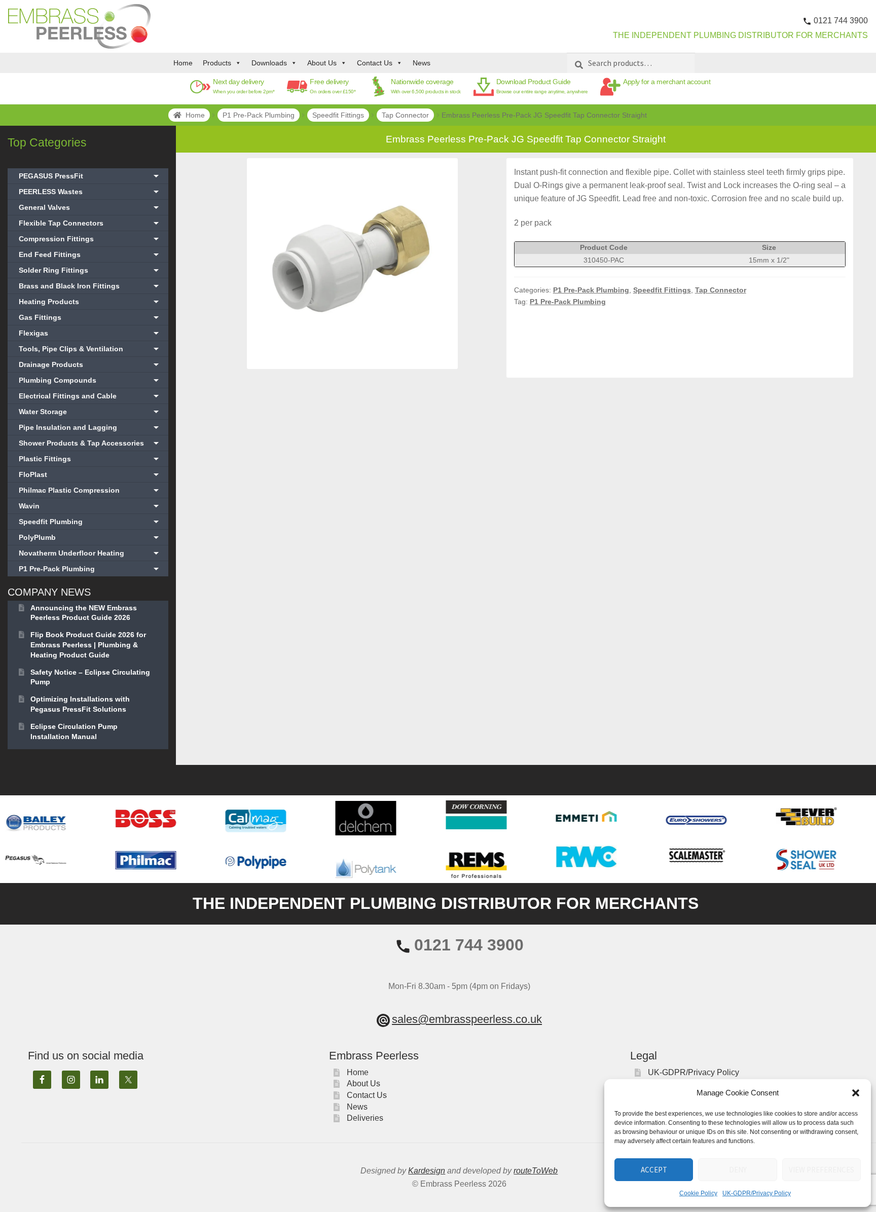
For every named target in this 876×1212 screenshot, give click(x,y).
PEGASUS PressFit (90, 176)
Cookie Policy (698, 1193)
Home (183, 63)
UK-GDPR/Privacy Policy (756, 1193)
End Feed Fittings (90, 254)
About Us (322, 63)
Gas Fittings (90, 317)
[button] (856, 1093)
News (421, 63)
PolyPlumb (90, 537)
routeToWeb (536, 1170)
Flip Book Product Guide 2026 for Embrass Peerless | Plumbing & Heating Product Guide (88, 645)
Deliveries (365, 1118)
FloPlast (90, 474)
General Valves (90, 207)
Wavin (90, 506)
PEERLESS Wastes (90, 192)
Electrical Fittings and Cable (90, 396)
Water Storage (90, 412)
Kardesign (426, 1170)
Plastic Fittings (90, 459)
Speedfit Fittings (338, 115)
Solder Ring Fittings (90, 270)
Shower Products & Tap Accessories (90, 443)
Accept (654, 1169)
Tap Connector (405, 115)
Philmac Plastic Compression (90, 490)
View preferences (821, 1169)
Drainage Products (90, 364)
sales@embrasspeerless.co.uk (467, 1019)
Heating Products (90, 302)
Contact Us (374, 63)
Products (217, 63)
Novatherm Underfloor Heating (90, 553)
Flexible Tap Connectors (90, 223)
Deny (738, 1169)
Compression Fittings (90, 239)
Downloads (269, 63)
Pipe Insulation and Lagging (90, 427)
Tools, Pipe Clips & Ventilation (90, 349)
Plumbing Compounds (90, 380)
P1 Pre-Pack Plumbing (259, 115)
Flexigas (90, 333)
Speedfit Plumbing (90, 522)
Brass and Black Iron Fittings (90, 286)
